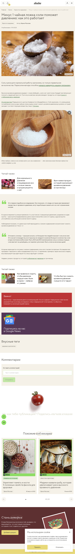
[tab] (25, 499)
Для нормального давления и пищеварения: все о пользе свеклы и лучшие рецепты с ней (25, 184)
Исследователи (6, 102)
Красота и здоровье (20, 10)
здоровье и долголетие (8, 346)
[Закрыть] (70, 532)
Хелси (10, 10)
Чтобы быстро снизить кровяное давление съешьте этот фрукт (63, 278)
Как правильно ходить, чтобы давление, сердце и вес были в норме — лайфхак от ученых (26, 278)
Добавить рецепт (10, 532)
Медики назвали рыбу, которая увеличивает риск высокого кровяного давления (55, 485)
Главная (3, 10)
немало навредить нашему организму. (55, 85)
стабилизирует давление (35, 258)
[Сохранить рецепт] (3, 416)
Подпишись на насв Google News (14, 329)
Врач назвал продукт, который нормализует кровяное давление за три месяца (63, 184)
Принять (37, 547)
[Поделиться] (3, 422)
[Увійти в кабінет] (67, 3)
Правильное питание (10, 478)
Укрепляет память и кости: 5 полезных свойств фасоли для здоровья (19, 485)
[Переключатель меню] (72, 3)
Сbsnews (36, 106)
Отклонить (59, 547)
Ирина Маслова (25, 23)
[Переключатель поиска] (3, 3)
